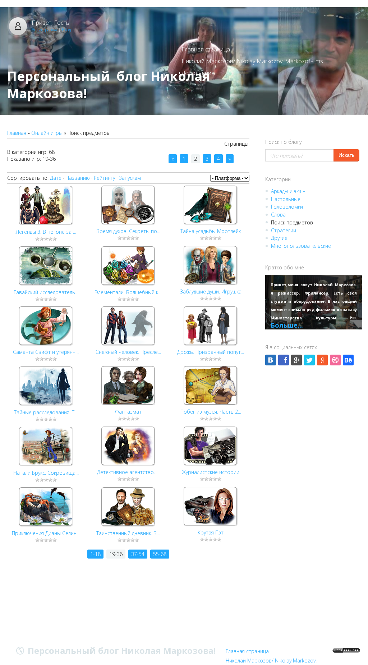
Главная (16, 132)
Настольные (285, 199)
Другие (279, 237)
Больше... (287, 325)
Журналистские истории (210, 472)
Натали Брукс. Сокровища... (46, 472)
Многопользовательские (301, 245)
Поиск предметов (292, 222)
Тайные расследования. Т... (46, 412)
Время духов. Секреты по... (128, 231)
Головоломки (287, 206)
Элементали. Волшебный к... (128, 292)
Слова (278, 214)
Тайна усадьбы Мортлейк (210, 231)
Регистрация (44, 30)
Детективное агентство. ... (128, 472)
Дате (55, 177)
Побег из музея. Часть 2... (210, 411)
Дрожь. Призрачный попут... (210, 352)
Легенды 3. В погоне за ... (46, 231)
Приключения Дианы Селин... (46, 533)
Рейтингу (104, 177)
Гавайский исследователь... (46, 292)
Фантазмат (128, 411)
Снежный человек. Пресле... (128, 352)
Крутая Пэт (211, 532)
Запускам (130, 177)
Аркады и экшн (288, 191)
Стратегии (283, 230)
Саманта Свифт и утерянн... (46, 352)
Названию (77, 177)
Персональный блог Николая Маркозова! (108, 85)
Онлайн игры (47, 132)
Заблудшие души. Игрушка (211, 291)
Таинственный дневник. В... (128, 533)
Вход (66, 30)
